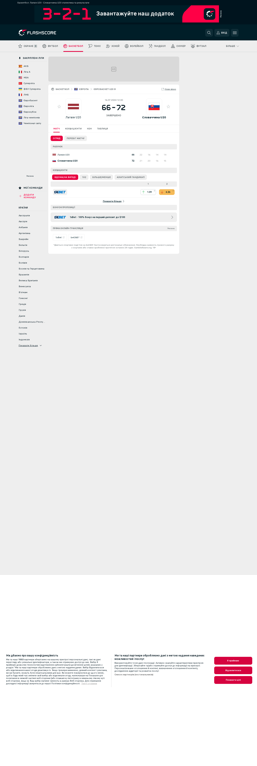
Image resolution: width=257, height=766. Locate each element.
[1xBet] (60, 192)
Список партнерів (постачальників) (134, 674)
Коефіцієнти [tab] (73, 128)
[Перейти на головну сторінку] (45, 33)
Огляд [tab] (56, 138)
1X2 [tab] (84, 177)
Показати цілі (233, 680)
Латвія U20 (73, 117)
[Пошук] (209, 33)
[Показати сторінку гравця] (73, 107)
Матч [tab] (56, 128)
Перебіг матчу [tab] (76, 138)
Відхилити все (233, 670)
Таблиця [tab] (102, 128)
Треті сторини (89, 683)
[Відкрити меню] (235, 33)
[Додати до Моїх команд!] (59, 106)
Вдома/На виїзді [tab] (65, 177)
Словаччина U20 (154, 117)
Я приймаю (233, 660)
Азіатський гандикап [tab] (131, 177)
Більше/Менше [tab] (101, 177)
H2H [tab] (89, 128)
